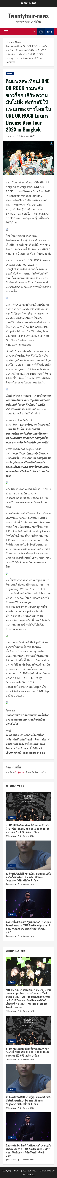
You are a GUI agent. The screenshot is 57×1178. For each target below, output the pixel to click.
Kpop (12, 982)
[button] (6, 32)
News (9, 73)
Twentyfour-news (28, 15)
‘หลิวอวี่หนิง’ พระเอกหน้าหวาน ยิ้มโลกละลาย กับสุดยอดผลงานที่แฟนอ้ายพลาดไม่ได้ (27, 717)
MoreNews (45, 1170)
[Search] (34, 31)
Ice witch (11, 136)
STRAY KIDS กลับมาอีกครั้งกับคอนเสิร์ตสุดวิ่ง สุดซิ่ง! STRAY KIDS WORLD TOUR (27, 828)
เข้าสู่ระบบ (19, 772)
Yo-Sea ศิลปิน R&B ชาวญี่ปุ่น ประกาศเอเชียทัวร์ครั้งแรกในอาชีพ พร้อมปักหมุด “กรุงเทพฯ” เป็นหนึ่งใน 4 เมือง (28, 877)
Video (49, 31)
